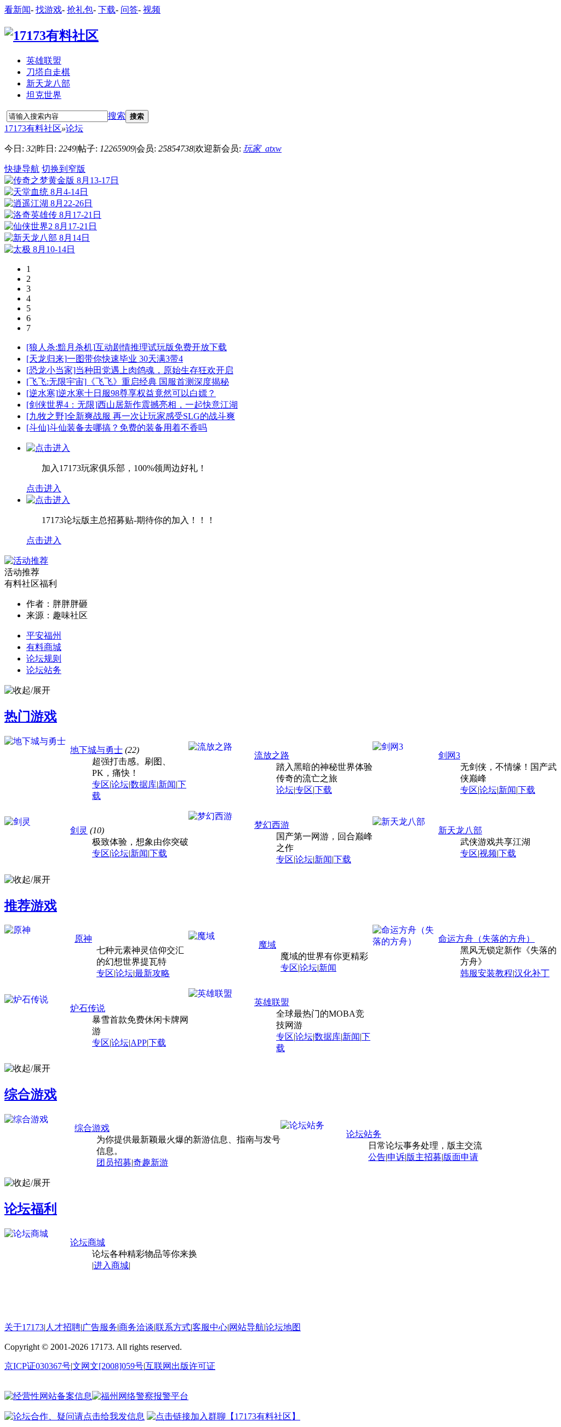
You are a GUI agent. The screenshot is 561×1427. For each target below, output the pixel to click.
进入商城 (111, 1265)
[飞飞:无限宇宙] (56, 381)
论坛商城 (87, 1242)
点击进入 (43, 488)
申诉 (396, 1157)
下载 (107, 9)
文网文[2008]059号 (108, 1366)
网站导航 (246, 1327)
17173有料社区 (32, 128)
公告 (377, 1157)
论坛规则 (43, 658)
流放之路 (271, 755)
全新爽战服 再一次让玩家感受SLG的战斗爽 (151, 416)
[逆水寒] (42, 393)
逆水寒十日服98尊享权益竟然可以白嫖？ (137, 393)
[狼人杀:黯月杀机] (60, 347)
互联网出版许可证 (180, 1366)
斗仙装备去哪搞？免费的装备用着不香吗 (128, 427)
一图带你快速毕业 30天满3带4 (125, 358)
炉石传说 (87, 1008)
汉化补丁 (531, 973)
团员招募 (113, 1162)
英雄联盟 (43, 60)
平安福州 (43, 635)
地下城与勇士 (96, 750)
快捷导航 (21, 168)
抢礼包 (80, 9)
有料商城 (43, 647)
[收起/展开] (27, 691)
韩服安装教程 (486, 973)
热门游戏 (30, 716)
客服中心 (209, 1327)
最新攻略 (152, 973)
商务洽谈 (136, 1327)
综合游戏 (30, 1094)
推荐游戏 (30, 905)
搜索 (116, 115)
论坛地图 (283, 1327)
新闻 (167, 784)
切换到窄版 (63, 168)
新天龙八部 (48, 83)
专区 (101, 784)
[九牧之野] (46, 416)
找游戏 (49, 9)
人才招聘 (63, 1327)
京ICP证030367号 (37, 1366)
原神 (83, 938)
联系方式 (173, 1327)
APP (138, 1042)
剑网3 (449, 755)
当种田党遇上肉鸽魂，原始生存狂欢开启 (154, 370)
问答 (129, 9)
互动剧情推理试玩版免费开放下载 (161, 347)
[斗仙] (37, 427)
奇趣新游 (150, 1162)
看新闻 (17, 9)
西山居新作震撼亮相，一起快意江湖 (168, 404)
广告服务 (99, 1327)
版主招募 (424, 1157)
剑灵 (79, 830)
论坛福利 (30, 1209)
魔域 (267, 944)
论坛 (74, 128)
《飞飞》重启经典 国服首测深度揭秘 (158, 381)
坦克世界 (43, 95)
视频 (152, 9)
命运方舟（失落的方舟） (486, 938)
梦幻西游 (271, 824)
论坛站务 (43, 670)
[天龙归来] (46, 358)
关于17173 (24, 1327)
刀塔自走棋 (48, 72)
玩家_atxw (262, 148)
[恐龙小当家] (51, 370)
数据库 (143, 784)
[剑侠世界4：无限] (62, 404)
